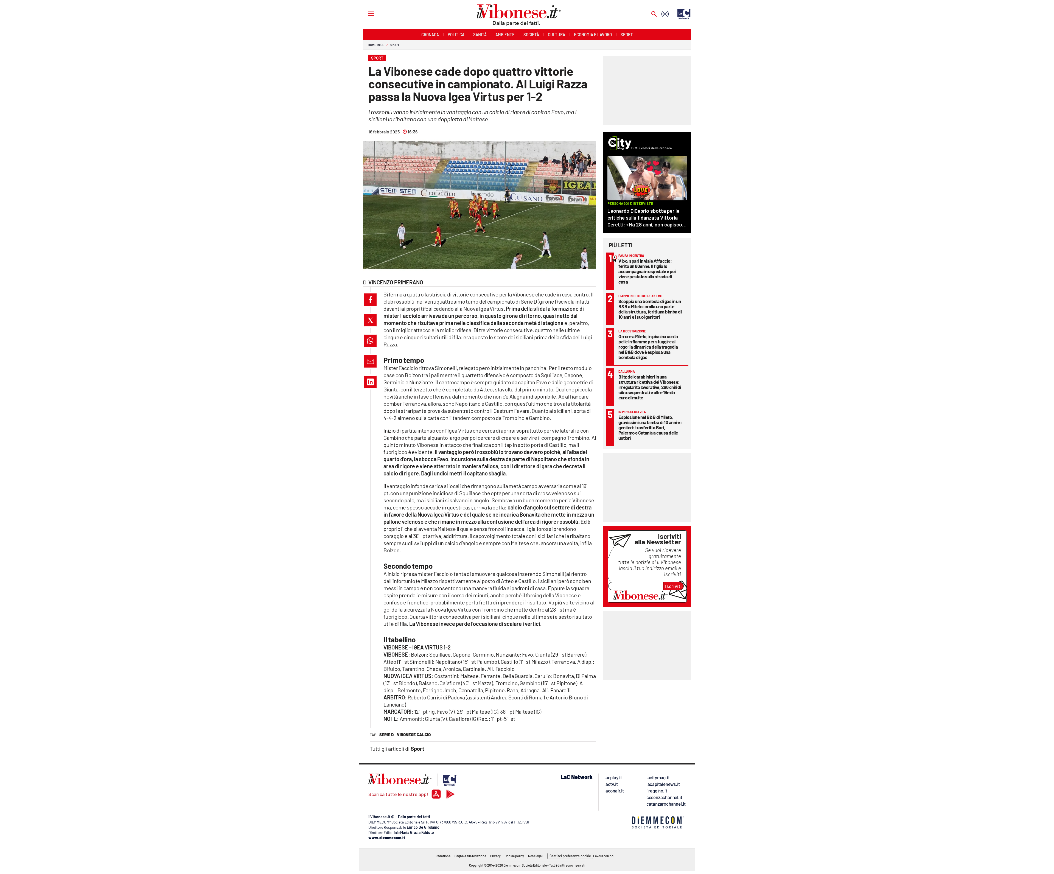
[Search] (654, 14)
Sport (394, 45)
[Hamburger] (366, 13)
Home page (376, 45)
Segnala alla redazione (470, 856)
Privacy (495, 856)
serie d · (387, 734)
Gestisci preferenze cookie (570, 856)
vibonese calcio (414, 734)
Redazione (443, 856)
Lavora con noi (603, 856)
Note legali (535, 856)
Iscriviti (673, 586)
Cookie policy (514, 856)
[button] (370, 299)
